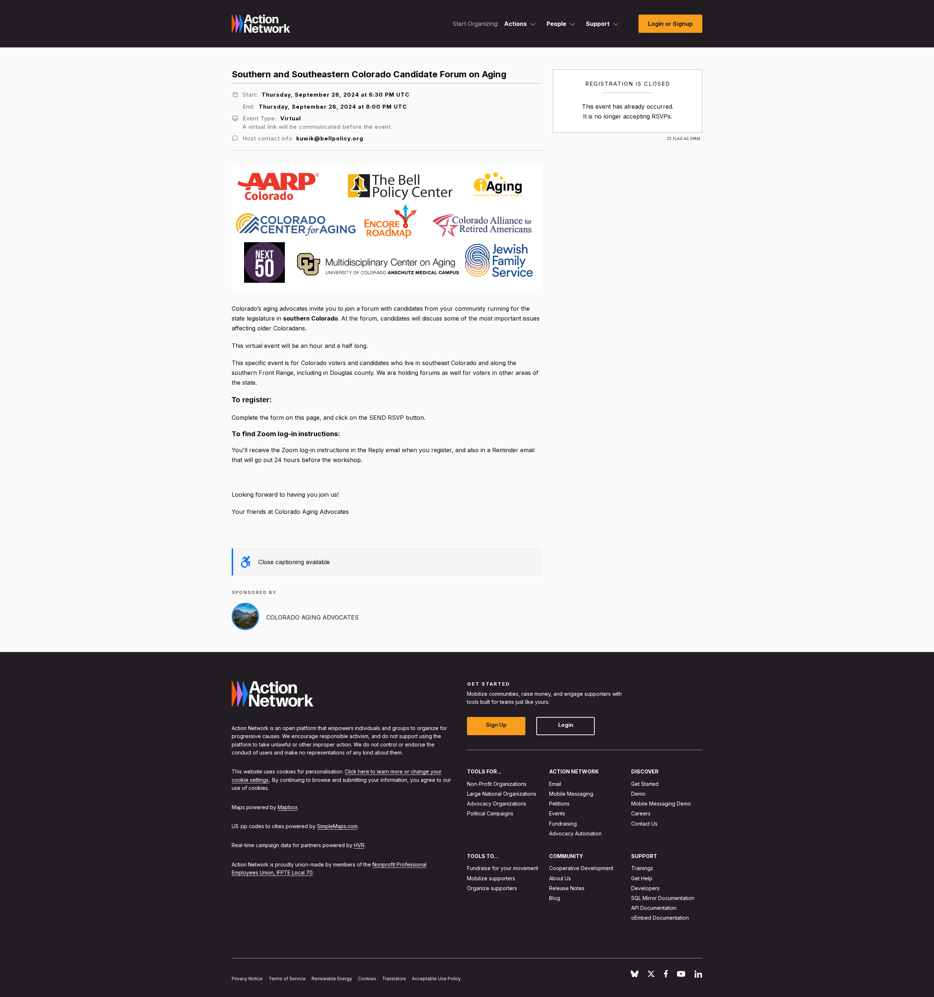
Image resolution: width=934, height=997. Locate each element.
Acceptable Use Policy (436, 978)
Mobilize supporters (491, 878)
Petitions (559, 803)
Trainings (642, 868)
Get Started (645, 784)
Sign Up (496, 725)
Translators (394, 978)
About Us (560, 878)
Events (557, 813)
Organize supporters (492, 888)
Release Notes (566, 888)
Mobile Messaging (571, 794)
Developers (645, 888)
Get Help (641, 878)
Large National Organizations (501, 794)
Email (555, 784)
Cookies (367, 978)
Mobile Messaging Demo (661, 803)
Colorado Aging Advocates (312, 617)
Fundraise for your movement (502, 868)
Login (565, 725)
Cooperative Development (581, 868)
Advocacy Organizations (496, 803)
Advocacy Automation (575, 833)
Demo (638, 794)
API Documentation (653, 908)
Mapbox (288, 807)
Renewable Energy (332, 978)
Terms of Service (287, 978)
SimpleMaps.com (337, 826)
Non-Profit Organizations (496, 784)
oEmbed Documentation (660, 918)
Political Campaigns (490, 813)
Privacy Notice (247, 978)
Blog (554, 898)
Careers (641, 813)
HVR (359, 845)
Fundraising (563, 823)
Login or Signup (670, 23)
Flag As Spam (686, 138)
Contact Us (644, 823)
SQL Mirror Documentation (662, 898)
